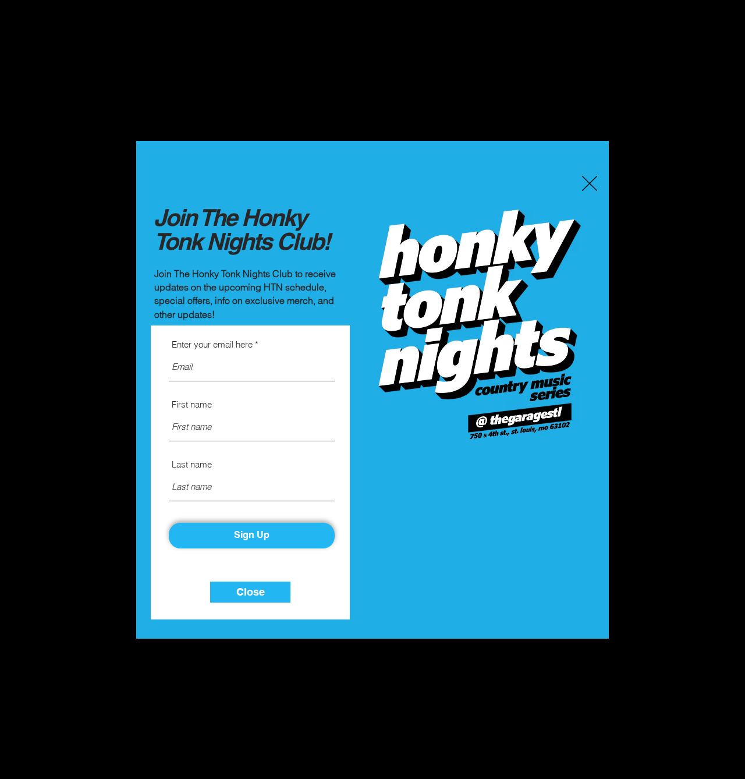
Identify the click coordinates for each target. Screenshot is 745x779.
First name (192, 404)
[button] (589, 183)
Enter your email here (212, 344)
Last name (192, 464)
